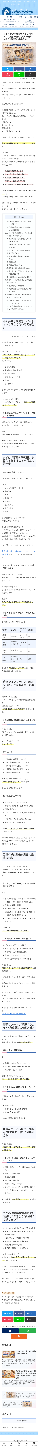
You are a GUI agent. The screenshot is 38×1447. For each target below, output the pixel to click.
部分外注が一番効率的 (16, 286)
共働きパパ (20, 1297)
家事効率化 (7, 1300)
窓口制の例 (12, 262)
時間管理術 (15, 1303)
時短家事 (6, 1303)
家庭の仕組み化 (30, 1300)
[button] (34, 677)
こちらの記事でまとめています (14, 1014)
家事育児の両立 (18, 1300)
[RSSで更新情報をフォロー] (19, 1336)
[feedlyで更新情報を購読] (27, 1330)
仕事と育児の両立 (9, 1297)
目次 (16, 217)
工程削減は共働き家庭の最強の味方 (19, 268)
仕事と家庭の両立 (9, 1293)
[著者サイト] (10, 1330)
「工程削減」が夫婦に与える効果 (20, 277)
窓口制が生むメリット (16, 265)
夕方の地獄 (30, 1297)
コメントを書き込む (19, 1420)
